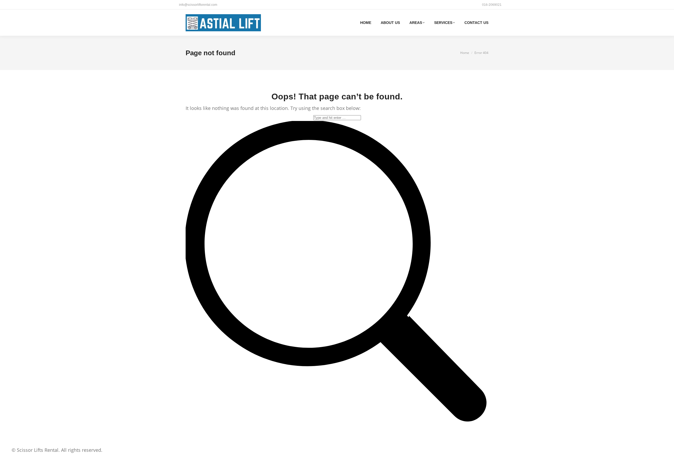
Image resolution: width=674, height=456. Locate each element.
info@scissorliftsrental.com (198, 5)
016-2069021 (492, 5)
